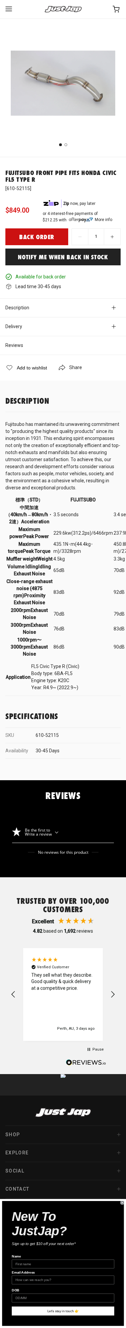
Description (17, 307)
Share (75, 367)
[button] (13, 994)
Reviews (14, 345)
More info (103, 219)
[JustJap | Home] (63, 9)
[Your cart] (116, 9)
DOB (15, 1290)
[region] (63, 994)
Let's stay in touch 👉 (63, 1311)
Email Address (23, 1272)
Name (16, 1256)
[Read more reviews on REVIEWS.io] (86, 1063)
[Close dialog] (122, 1203)
